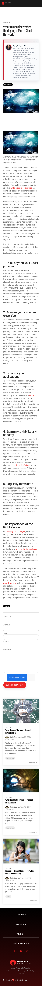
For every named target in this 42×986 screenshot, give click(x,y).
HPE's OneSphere (22, 465)
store (31, 395)
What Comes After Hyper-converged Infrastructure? (19, 801)
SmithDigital (22, 980)
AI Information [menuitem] (25, 968)
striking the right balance (26, 549)
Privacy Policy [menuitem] (15, 968)
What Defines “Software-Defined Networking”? (18, 731)
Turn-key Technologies (15, 531)
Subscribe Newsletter (20, 943)
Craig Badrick (14, 737)
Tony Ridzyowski (19, 46)
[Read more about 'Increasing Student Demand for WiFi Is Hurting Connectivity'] (21, 851)
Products (20, 934)
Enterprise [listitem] (10, 758)
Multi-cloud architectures (21, 188)
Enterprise (8, 85)
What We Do (20, 924)
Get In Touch (20, 914)
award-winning (9, 583)
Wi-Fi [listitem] (8, 896)
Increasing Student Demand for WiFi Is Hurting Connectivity (19, 872)
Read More (33, 762)
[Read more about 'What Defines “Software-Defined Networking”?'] (21, 711)
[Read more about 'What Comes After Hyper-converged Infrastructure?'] (21, 780)
